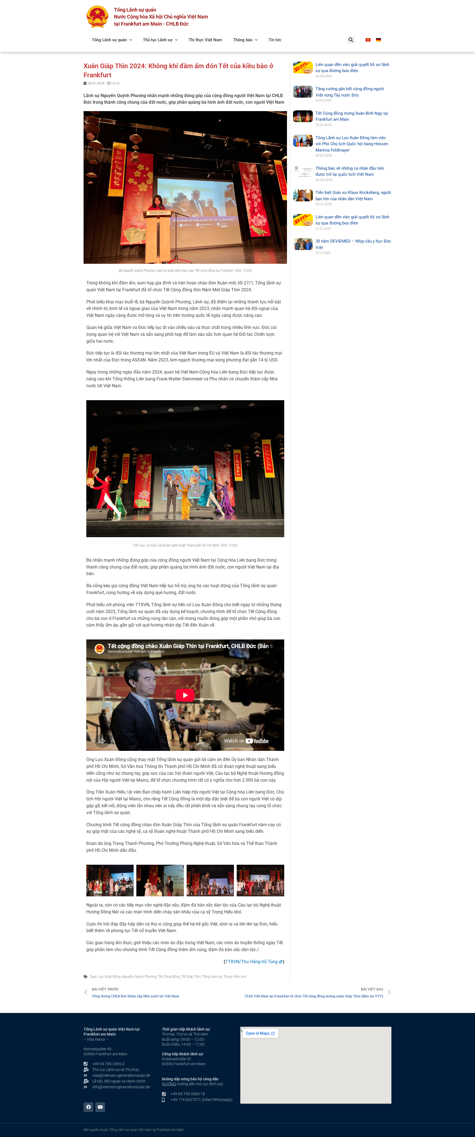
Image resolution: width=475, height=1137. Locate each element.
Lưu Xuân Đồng (109, 977)
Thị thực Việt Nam (205, 39)
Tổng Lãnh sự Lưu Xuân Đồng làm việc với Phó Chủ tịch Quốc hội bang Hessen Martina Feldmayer (352, 144)
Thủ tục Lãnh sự (157, 39)
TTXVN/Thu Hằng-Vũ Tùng (251, 961)
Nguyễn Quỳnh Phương (139, 977)
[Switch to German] (378, 39)
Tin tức (275, 39)
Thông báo (242, 39)
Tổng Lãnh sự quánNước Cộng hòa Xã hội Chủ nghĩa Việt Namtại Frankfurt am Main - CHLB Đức (161, 16)
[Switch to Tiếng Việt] (368, 39)
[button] (351, 40)
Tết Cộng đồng (169, 977)
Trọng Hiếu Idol (234, 977)
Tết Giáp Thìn (191, 977)
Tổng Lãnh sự (212, 977)
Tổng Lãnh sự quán (109, 39)
